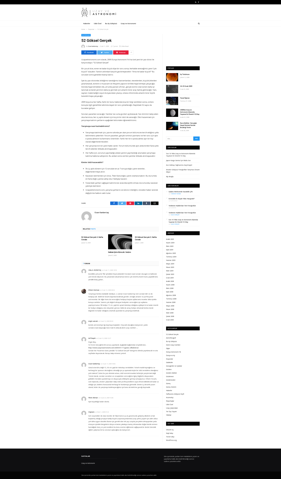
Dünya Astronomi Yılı (173, 352)
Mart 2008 (169, 313)
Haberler (86, 23)
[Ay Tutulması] (172, 77)
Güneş (168, 383)
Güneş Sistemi (171, 387)
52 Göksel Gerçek (172, 334)
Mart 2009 (169, 271)
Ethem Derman (93, 290)
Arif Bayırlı (91, 338)
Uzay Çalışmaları (172, 408)
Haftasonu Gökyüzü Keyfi (175, 394)
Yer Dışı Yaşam (171, 411)
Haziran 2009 (170, 260)
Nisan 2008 (170, 309)
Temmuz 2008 (171, 299)
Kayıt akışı (169, 433)
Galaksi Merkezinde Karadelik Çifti (181, 192)
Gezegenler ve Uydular (174, 366)
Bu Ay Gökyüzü (111, 23)
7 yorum (115, 46)
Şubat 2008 (170, 316)
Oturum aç (170, 430)
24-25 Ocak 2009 (186, 86)
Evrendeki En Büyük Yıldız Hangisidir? (182, 199)
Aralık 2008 (170, 281)
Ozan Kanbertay (93, 46)
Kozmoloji (169, 397)
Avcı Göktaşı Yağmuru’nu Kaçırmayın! (179, 165)
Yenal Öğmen (185, 98)
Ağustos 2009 (171, 253)
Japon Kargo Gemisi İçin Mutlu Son (178, 160)
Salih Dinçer (175, 215)
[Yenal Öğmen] (172, 101)
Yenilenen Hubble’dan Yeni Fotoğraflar (182, 206)
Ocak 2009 (170, 278)
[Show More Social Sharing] (131, 52)
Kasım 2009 (170, 243)
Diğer (168, 348)
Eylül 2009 (169, 250)
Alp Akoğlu (170, 176)
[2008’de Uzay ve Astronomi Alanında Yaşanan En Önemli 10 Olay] (172, 113)
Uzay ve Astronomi (128, 23)
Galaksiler (169, 362)
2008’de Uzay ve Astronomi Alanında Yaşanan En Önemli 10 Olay (189, 112)
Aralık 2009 (170, 239)
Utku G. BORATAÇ (94, 270)
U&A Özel (97, 23)
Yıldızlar (168, 415)
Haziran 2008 (170, 302)
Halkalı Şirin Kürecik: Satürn (119, 252)
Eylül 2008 (169, 292)
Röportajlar (170, 401)
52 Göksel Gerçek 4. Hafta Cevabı (92, 238)
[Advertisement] (182, 47)
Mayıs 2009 (170, 264)
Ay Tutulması (185, 74)
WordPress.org (171, 440)
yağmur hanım (176, 194)
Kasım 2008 (170, 285)
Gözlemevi (170, 376)
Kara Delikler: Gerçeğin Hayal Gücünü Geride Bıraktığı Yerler (188, 125)
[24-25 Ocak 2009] (172, 89)
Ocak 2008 (170, 320)
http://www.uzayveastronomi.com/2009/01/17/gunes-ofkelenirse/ (113, 348)
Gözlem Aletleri (171, 373)
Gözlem (169, 369)
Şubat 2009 (170, 274)
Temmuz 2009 (171, 257)
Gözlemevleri (170, 380)
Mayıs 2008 (170, 306)
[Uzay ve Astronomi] (99, 12)
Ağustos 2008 (171, 295)
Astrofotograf (171, 338)
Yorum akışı (170, 437)
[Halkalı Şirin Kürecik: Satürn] (120, 241)
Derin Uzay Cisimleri (173, 345)
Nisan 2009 (170, 267)
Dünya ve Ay (170, 355)
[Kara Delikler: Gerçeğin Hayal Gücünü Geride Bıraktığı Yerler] (172, 126)
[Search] (199, 23)
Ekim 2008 (169, 288)
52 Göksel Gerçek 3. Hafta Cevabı (146, 238)
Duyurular (86, 35)
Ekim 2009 (169, 246)
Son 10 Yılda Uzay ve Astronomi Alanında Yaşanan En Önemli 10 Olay (183, 221)
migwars (91, 412)
